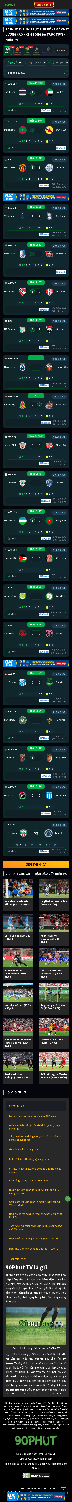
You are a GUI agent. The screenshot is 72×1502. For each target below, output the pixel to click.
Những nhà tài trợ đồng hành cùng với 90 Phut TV (34, 1238)
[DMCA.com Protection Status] (36, 1475)
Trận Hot (39, 62)
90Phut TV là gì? (17, 1105)
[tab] (8, 50)
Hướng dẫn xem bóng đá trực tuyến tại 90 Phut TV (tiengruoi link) (34, 1191)
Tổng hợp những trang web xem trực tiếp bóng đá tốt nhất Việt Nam (35, 1227)
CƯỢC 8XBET (44, 5)
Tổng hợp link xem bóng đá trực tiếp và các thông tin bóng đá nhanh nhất (35, 1138)
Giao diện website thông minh (24, 1149)
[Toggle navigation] (66, 4)
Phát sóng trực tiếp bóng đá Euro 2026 (28, 1180)
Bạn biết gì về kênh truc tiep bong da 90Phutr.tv (32, 1116)
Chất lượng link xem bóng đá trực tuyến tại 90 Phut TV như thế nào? (34, 1203)
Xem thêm (33, 864)
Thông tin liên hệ (17, 1258)
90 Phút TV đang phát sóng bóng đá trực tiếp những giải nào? (35, 1170)
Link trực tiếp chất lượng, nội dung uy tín (29, 1159)
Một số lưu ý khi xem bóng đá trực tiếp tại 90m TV (33, 1248)
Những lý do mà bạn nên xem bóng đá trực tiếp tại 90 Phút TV (35, 1215)
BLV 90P (62, 62)
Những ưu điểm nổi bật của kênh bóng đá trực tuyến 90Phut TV (35, 1127)
